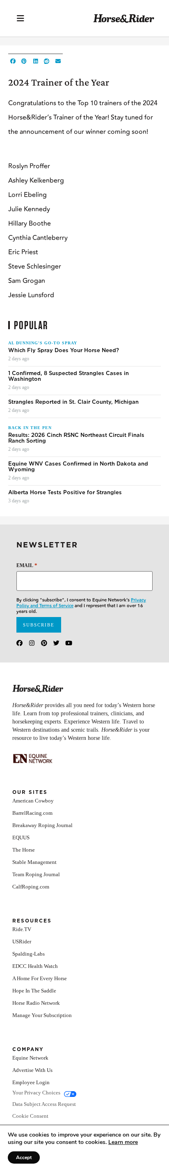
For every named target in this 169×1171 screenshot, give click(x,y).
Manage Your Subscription (42, 1015)
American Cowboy (33, 801)
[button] (13, 61)
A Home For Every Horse (39, 978)
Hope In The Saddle (34, 991)
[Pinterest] (44, 643)
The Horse (23, 850)
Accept (24, 1157)
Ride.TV (21, 929)
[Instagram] (32, 643)
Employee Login (31, 1082)
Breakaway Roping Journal (42, 825)
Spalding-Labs (28, 954)
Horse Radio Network (36, 1003)
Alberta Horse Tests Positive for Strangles (65, 492)
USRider (21, 941)
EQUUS (21, 837)
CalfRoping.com (30, 887)
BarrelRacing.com (32, 813)
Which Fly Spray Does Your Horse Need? (63, 350)
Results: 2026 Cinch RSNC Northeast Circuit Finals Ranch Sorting (76, 438)
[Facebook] (19, 643)
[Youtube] (69, 643)
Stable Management (34, 862)
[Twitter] (56, 643)
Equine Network (30, 1058)
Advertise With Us (32, 1070)
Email (26, 565)
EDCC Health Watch (35, 966)
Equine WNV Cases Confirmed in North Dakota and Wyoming (78, 466)
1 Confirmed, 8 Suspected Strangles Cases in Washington (68, 376)
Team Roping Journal (36, 874)
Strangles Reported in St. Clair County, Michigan (73, 402)
